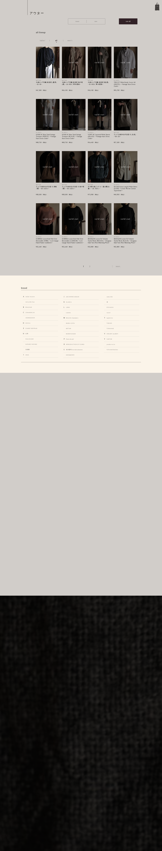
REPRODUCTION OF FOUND (75, 344)
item (96, 21)
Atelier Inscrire (30, 296)
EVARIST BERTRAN (31, 328)
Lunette (68, 312)
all (56, 41)
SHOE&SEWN (70, 355)
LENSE (68, 307)
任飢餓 (27, 349)
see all (128, 21)
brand (77, 21)
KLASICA (69, 302)
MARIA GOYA (70, 323)
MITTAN (68, 328)
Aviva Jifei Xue (29, 302)
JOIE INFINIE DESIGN (72, 297)
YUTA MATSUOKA (112, 349)
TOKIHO (109, 323)
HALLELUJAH (29, 339)
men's (70, 41)
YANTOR (109, 339)
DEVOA (27, 323)
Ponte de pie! (70, 339)
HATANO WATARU (31, 344)
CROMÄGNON (30, 318)
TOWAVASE (110, 328)
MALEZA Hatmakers (72, 318)
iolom (27, 355)
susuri (109, 312)
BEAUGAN (28, 307)
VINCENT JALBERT (112, 334)
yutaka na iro (111, 344)
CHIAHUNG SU (30, 312)
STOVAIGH (110, 307)
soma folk (110, 297)
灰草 (26, 333)
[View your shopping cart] (157, 6)
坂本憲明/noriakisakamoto (74, 349)
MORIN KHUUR (71, 334)
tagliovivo (110, 318)
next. (118, 266)
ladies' (42, 41)
